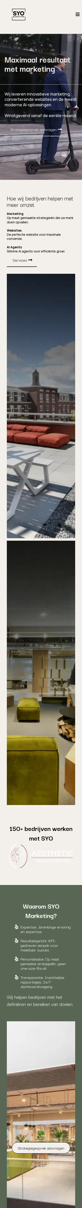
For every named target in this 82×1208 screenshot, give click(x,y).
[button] (78, 14)
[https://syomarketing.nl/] (18, 15)
